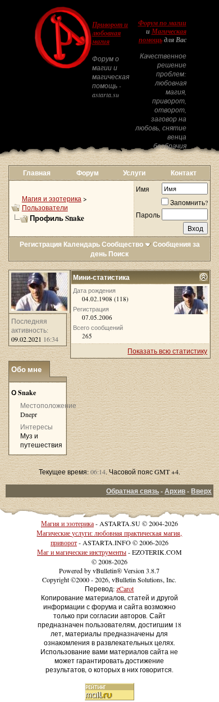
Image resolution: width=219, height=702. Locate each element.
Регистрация (41, 244)
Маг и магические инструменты (81, 551)
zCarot (125, 588)
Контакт (184, 173)
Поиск (118, 254)
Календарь (81, 244)
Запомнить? (189, 202)
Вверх (201, 491)
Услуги (134, 173)
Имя (142, 188)
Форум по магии (162, 23)
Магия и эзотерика (51, 198)
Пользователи (45, 207)
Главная (37, 173)
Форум (87, 173)
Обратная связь (132, 491)
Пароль (148, 214)
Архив (175, 491)
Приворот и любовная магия (110, 33)
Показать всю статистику (167, 350)
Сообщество (122, 244)
